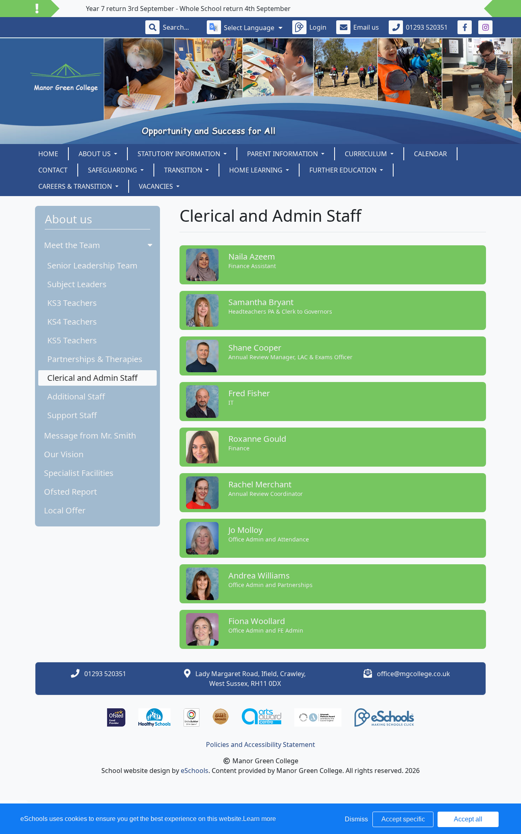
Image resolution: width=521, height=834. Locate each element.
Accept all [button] (468, 819)
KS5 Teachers (72, 340)
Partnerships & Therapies (94, 359)
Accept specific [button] (403, 819)
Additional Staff (76, 396)
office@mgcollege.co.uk (413, 673)
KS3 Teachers (72, 302)
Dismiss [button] (356, 819)
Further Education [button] (343, 170)
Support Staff (72, 415)
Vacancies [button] (157, 186)
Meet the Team (72, 245)
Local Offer (64, 510)
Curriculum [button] (367, 153)
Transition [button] (184, 170)
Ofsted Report (70, 491)
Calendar (430, 153)
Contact (53, 170)
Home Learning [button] (256, 170)
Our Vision (63, 454)
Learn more (259, 818)
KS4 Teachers (72, 321)
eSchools (194, 770)
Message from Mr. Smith (90, 435)
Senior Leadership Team (92, 265)
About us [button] (95, 153)
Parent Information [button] (283, 153)
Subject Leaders (77, 284)
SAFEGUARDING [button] (113, 170)
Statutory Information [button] (180, 153)
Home (48, 153)
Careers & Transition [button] (76, 186)
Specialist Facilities (79, 472)
